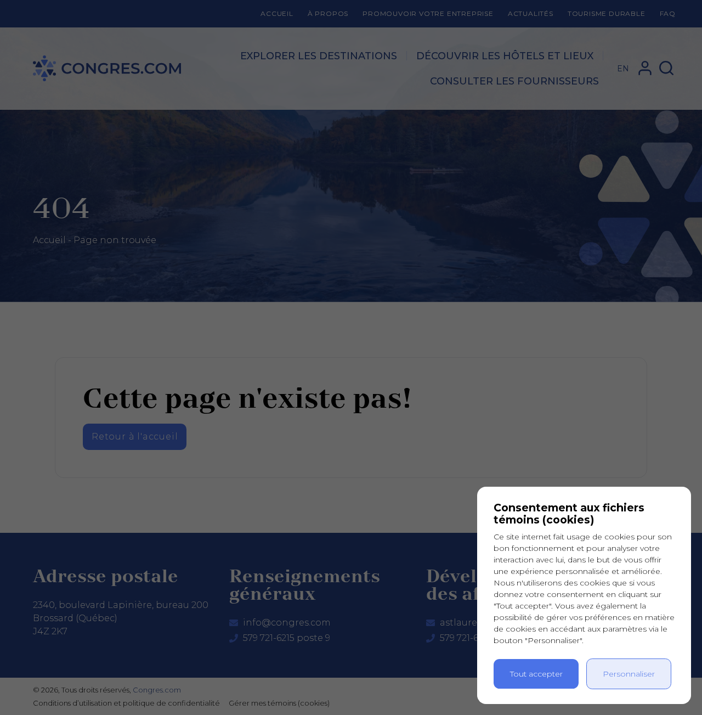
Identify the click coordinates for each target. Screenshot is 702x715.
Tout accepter (536, 674)
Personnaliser (629, 674)
